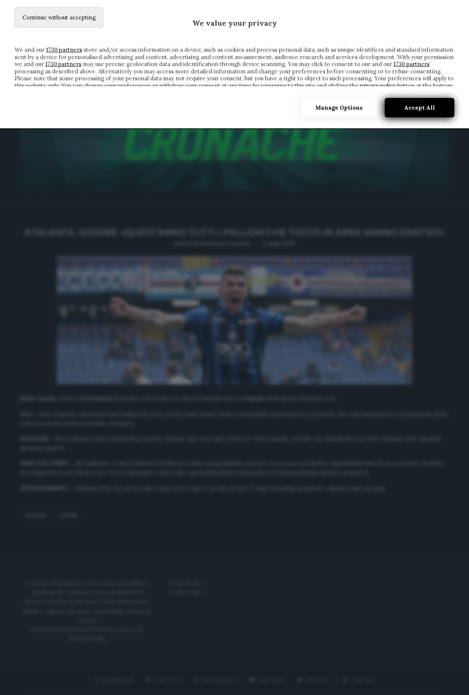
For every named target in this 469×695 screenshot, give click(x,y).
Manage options (339, 107)
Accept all (419, 107)
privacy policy (378, 85)
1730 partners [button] (64, 49)
